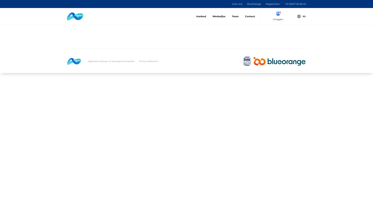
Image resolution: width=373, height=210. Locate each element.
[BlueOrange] (279, 61)
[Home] (75, 16)
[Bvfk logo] (247, 61)
